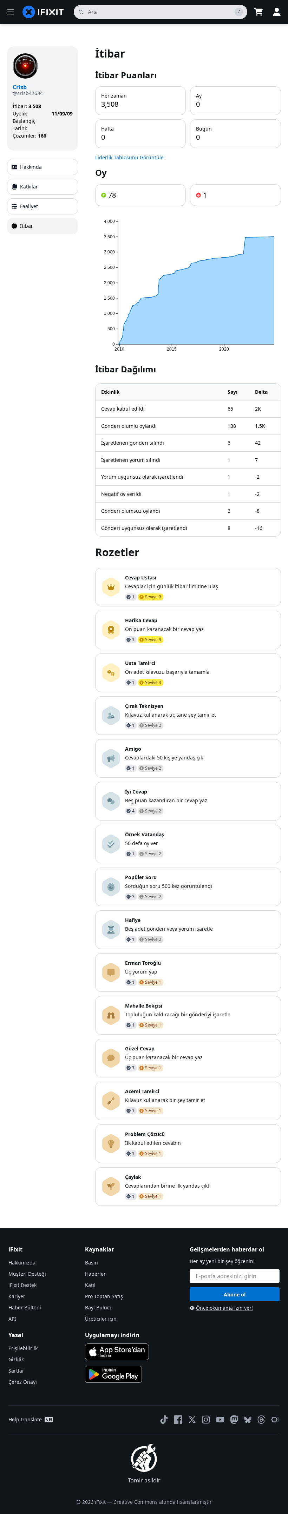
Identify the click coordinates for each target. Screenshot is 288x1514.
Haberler (95, 1273)
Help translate (25, 1419)
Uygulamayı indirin (112, 1335)
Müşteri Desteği (27, 1273)
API (12, 1318)
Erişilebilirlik (23, 1348)
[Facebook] (178, 1419)
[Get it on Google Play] (113, 1374)
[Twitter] (192, 1419)
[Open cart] (258, 12)
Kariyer (16, 1296)
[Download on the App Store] (117, 1351)
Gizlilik (16, 1359)
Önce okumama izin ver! (224, 1307)
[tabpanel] (188, 626)
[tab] (42, 167)
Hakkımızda (21, 1262)
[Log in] (277, 12)
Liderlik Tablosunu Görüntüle (129, 157)
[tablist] (42, 196)
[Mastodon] (234, 1419)
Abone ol (235, 1294)
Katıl (90, 1285)
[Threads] (261, 1419)
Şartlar (16, 1370)
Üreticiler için (101, 1318)
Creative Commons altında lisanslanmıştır (162, 1502)
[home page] (43, 12)
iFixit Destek (22, 1285)
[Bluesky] (247, 1419)
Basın (91, 1262)
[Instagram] (206, 1419)
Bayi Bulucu (99, 1307)
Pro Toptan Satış (104, 1296)
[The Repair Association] (275, 1419)
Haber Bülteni (24, 1307)
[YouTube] (220, 1419)
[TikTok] (164, 1419)
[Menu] (10, 12)
